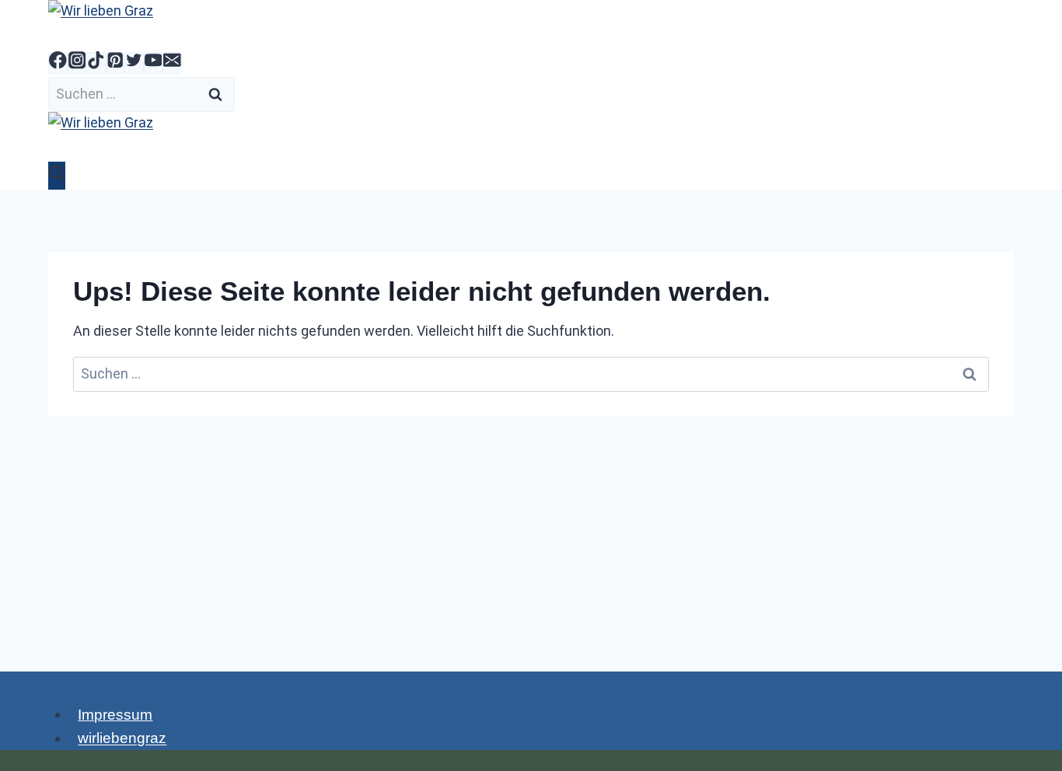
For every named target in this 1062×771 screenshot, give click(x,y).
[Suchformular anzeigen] (56, 175)
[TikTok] (96, 63)
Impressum (115, 714)
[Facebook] (58, 63)
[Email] (172, 63)
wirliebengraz (122, 738)
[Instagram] (77, 63)
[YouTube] (153, 63)
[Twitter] (134, 63)
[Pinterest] (115, 63)
